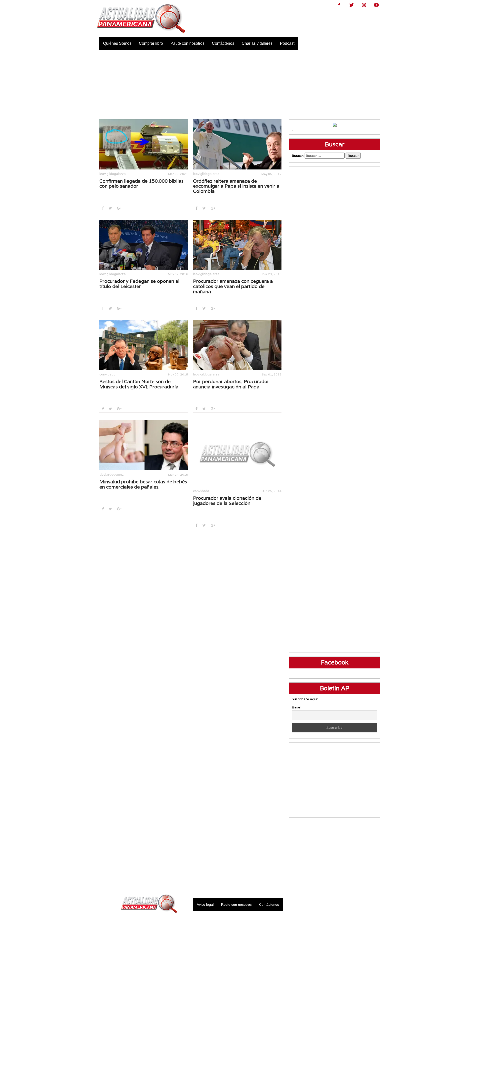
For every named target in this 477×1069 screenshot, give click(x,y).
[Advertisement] (238, 84)
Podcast (287, 43)
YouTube (376, 5)
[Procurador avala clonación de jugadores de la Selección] (237, 453)
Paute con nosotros (187, 43)
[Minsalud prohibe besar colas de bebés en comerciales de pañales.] (143, 445)
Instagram (364, 5)
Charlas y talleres (257, 43)
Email (296, 707)
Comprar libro (151, 43)
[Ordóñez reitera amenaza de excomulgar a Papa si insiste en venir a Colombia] (237, 144)
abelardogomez (111, 474)
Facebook (339, 5)
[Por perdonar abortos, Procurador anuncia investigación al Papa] (237, 345)
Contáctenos (223, 43)
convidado (107, 374)
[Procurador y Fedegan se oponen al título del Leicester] (143, 245)
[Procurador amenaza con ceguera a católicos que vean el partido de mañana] (237, 245)
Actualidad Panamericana (141, 19)
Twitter (351, 5)
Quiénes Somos (117, 43)
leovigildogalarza (112, 174)
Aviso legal (205, 904)
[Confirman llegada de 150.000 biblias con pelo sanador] (143, 144)
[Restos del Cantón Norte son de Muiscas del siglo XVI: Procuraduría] (143, 345)
